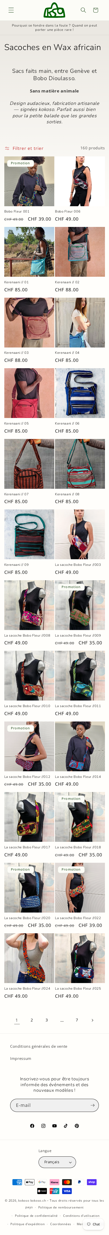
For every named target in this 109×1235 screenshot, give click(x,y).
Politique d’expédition (27, 1224)
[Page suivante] (92, 1020)
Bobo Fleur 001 (17, 211)
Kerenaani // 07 (16, 494)
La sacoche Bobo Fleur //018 (78, 847)
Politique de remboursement (61, 1207)
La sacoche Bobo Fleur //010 (27, 706)
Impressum (20, 1058)
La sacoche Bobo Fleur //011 (78, 706)
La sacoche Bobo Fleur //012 (27, 777)
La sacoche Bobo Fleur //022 (78, 918)
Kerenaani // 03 (16, 353)
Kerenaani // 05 (16, 424)
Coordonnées (60, 1224)
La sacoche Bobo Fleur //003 (78, 565)
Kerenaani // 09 (16, 565)
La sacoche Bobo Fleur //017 (27, 847)
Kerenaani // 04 (67, 353)
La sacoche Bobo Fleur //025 (78, 989)
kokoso (23, 1200)
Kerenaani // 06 (67, 424)
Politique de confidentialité (36, 1216)
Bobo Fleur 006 (67, 211)
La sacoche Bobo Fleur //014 (78, 777)
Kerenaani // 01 (16, 282)
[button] (11, 10)
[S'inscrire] (92, 1105)
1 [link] (16, 1020)
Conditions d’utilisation (81, 1216)
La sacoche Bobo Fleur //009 (78, 636)
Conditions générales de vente (38, 1046)
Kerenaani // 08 (67, 494)
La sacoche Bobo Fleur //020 (27, 918)
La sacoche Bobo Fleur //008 (27, 636)
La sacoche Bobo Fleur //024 (27, 989)
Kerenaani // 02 (67, 282)
